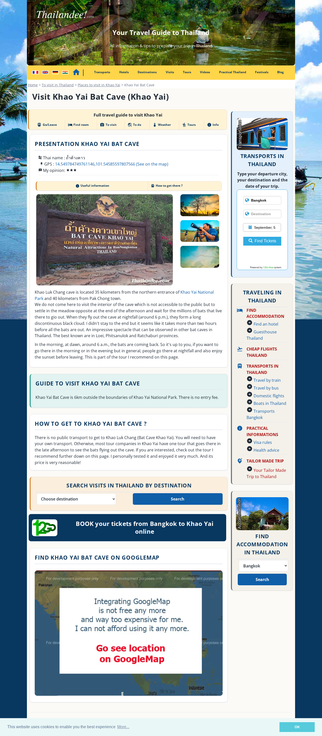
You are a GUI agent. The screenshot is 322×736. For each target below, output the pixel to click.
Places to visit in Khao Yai (99, 85)
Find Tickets (265, 241)
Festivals (261, 72)
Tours (187, 72)
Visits (170, 72)
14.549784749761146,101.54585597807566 (95, 164)
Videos (205, 72)
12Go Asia (268, 267)
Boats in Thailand (270, 403)
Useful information (92, 185)
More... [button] (123, 727)
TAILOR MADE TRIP (265, 461)
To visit (108, 125)
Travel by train (267, 380)
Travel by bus (266, 388)
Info (213, 125)
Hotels (124, 72)
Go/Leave (47, 125)
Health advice (266, 450)
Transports (102, 72)
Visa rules (263, 442)
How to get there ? (167, 185)
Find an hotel (266, 324)
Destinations (147, 72)
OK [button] (297, 727)
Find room (78, 125)
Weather (161, 125)
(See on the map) (152, 164)
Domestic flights (269, 396)
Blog (280, 72)
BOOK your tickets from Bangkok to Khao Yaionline (144, 527)
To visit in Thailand (58, 85)
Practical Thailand (232, 72)
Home (33, 85)
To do (134, 125)
